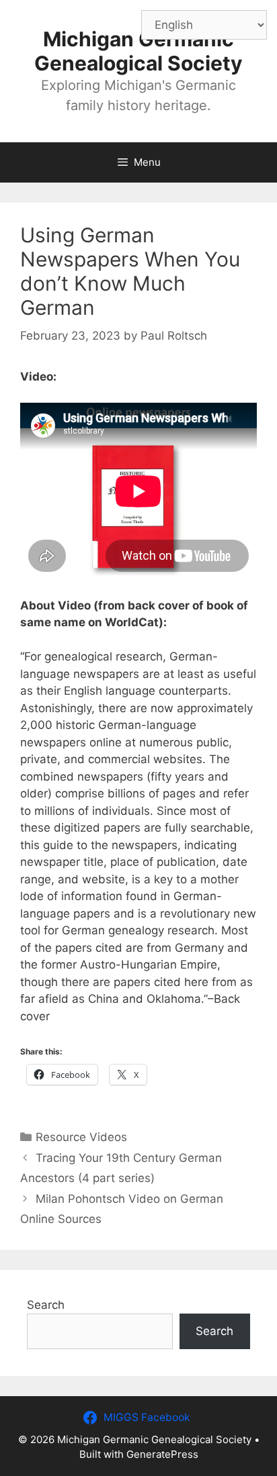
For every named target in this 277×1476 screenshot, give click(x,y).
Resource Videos (81, 1137)
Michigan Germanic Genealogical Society (138, 51)
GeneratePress (162, 1454)
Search (46, 1305)
